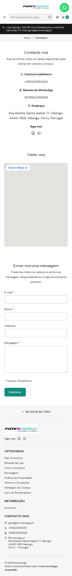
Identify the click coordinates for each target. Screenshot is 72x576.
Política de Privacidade (18, 478)
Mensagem (12, 343)
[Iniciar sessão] (57, 17)
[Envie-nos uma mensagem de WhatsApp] (64, 7)
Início (27, 38)
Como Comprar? (14, 468)
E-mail (9, 292)
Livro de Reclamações (17, 492)
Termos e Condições (17, 482)
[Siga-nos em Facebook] (33, 133)
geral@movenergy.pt (21, 523)
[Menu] (4, 17)
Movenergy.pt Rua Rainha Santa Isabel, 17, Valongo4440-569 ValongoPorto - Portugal (30, 542)
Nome (9, 309)
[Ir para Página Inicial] (36, 6)
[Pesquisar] (50, 17)
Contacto (10, 507)
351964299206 (36, 97)
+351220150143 (36, 82)
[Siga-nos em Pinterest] (39, 133)
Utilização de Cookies (17, 487)
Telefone (10, 326)
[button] (36, 412)
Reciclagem (11, 473)
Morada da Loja (13, 463)
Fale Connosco (13, 458)
